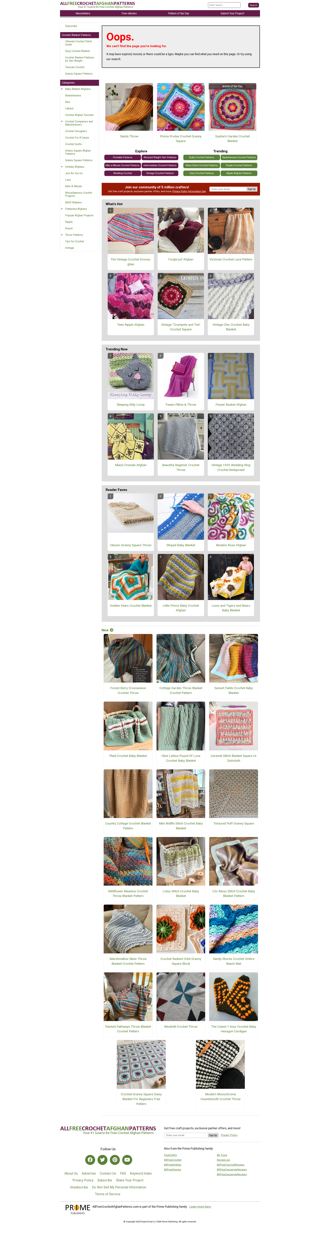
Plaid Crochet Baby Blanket (128, 756)
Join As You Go (74, 173)
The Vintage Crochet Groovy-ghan (130, 261)
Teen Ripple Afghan (130, 325)
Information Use (197, 191)
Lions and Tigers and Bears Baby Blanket (231, 608)
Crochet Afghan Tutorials (79, 115)
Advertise (89, 1173)
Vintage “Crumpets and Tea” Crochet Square (180, 327)
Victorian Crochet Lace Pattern (231, 259)
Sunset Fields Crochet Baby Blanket (233, 690)
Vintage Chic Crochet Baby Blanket (231, 327)
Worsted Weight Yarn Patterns (160, 157)
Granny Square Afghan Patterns (78, 152)
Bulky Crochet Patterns (201, 157)
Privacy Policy (180, 191)
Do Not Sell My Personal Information (119, 1187)
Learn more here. (200, 1206)
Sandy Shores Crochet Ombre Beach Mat (233, 961)
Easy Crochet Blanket (77, 51)
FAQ (123, 1173)
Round (68, 228)
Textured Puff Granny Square (233, 823)
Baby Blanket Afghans (78, 89)
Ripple (69, 221)
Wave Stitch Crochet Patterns (202, 165)
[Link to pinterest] (115, 1160)
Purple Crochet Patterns (239, 165)
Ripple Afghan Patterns (239, 173)
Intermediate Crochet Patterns (160, 165)
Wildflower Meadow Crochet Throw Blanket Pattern (128, 893)
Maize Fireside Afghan (130, 465)
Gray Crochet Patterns (202, 173)
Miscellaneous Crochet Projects (78, 194)
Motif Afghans (73, 202)
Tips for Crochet (74, 241)
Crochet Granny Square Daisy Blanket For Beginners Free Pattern (141, 1099)
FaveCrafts (170, 1155)
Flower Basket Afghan (231, 405)
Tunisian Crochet (74, 67)
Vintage (69, 247)
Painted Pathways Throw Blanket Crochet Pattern (128, 1029)
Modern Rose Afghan (231, 545)
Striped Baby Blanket (180, 545)
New (105, 630)
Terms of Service (107, 1194)
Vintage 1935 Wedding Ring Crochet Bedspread (231, 467)
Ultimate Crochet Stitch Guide (78, 43)
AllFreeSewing (172, 1169)
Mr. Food (222, 1155)
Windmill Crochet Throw (181, 1027)
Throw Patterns (74, 234)
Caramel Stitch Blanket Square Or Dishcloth (234, 758)
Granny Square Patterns (78, 73)
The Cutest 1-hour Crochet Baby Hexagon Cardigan (233, 1029)
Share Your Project (130, 1180)
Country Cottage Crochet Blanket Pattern (128, 826)
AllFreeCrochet (172, 1160)
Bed (67, 102)
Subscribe (71, 26)
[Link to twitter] (103, 1160)
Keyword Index (141, 1173)
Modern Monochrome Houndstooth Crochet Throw (220, 1096)
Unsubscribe (79, 1187)
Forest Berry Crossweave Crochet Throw (128, 690)
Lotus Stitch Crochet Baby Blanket (181, 893)
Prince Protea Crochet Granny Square (181, 138)
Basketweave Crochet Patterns (239, 157)
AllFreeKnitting (172, 1164)
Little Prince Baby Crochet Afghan (181, 608)
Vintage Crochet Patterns (160, 173)
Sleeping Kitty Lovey (131, 405)
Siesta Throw (129, 136)
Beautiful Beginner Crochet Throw (180, 467)
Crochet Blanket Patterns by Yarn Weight (79, 59)
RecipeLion (223, 1160)
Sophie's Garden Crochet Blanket (232, 138)
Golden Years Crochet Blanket (131, 606)
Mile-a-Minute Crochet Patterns (123, 165)
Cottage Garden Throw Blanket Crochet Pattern (181, 690)
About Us (71, 1173)
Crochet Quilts (73, 144)
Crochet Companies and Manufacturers (79, 123)
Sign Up (252, 189)
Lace (68, 179)
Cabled (69, 108)
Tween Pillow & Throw (180, 405)
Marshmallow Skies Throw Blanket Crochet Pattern (128, 961)
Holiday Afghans (74, 166)
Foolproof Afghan (180, 259)
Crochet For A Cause (77, 137)
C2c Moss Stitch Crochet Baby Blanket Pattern (233, 893)
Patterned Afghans (76, 208)
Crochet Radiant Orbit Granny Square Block (180, 961)
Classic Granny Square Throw (130, 545)
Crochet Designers (76, 131)
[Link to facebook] (90, 1160)
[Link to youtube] (127, 1160)
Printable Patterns (122, 157)
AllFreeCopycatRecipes (230, 1164)
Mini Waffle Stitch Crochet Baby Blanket (181, 826)
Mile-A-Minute (73, 186)
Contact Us (108, 1173)
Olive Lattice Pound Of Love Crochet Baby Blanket (181, 758)
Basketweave (73, 95)
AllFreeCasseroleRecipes (232, 1169)
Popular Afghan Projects (79, 215)
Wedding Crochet (122, 173)
